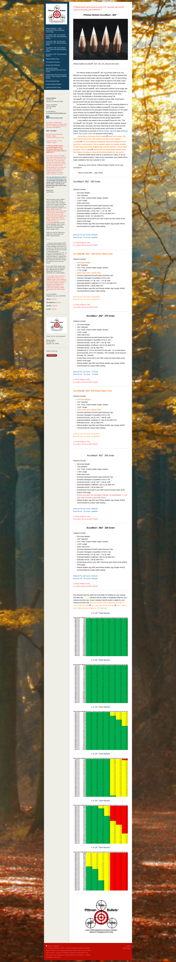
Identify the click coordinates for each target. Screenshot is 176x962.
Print (49, 946)
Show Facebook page (56, 118)
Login (128, 946)
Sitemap (56, 946)
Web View (126, 948)
